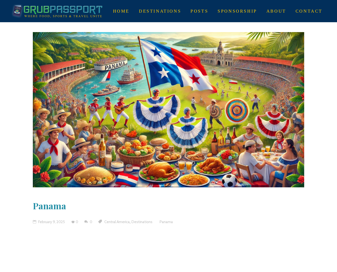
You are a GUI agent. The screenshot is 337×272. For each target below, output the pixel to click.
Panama (49, 206)
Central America (117, 222)
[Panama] (168, 109)
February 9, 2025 (51, 222)
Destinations (141, 222)
